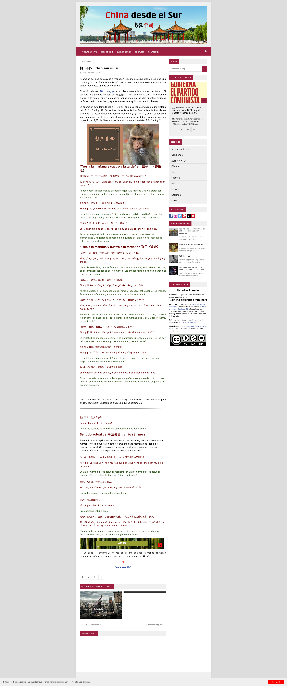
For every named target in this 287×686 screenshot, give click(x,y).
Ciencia (175, 166)
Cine (173, 172)
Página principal (89, 52)
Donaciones (154, 52)
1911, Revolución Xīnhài (188, 256)
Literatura (176, 195)
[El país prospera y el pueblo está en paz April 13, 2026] (145, 592)
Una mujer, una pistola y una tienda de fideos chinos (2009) (192, 268)
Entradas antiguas (155, 625)
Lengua (175, 189)
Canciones (177, 155)
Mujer (174, 200)
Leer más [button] (87, 682)
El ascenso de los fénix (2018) (191, 244)
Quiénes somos (124, 52)
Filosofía (175, 177)
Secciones (106, 52)
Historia (175, 183)
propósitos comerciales (187, 322)
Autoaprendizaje (180, 149)
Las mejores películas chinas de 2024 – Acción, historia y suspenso (192, 231)
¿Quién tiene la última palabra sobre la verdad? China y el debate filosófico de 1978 (187, 110)
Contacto (139, 52)
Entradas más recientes (92, 625)
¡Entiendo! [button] (276, 682)
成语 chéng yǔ (87, 61)
